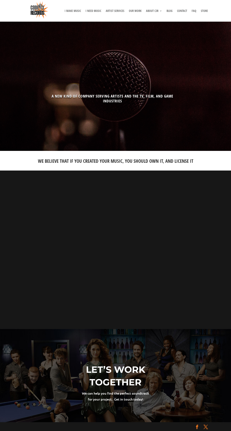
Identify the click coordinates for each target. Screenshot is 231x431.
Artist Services (115, 11)
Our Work (135, 11)
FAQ (194, 11)
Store (204, 11)
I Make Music (73, 11)
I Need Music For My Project (90, 209)
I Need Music (93, 11)
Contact (182, 11)
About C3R (152, 11)
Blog (170, 11)
